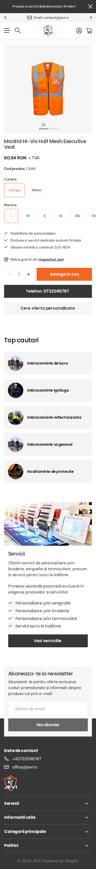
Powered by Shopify (60, 861)
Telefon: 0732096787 (48, 291)
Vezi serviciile (48, 641)
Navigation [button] (7, 30)
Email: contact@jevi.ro (51, 17)
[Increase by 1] (28, 274)
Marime (10, 205)
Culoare (10, 179)
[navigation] (52, 124)
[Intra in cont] (79, 30)
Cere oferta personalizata (48, 308)
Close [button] (90, 6)
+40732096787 (26, 759)
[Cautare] (17, 30)
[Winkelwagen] (89, 30)
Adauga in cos (64, 274)
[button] (5, 17)
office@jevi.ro (24, 767)
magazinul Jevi (51, 259)
